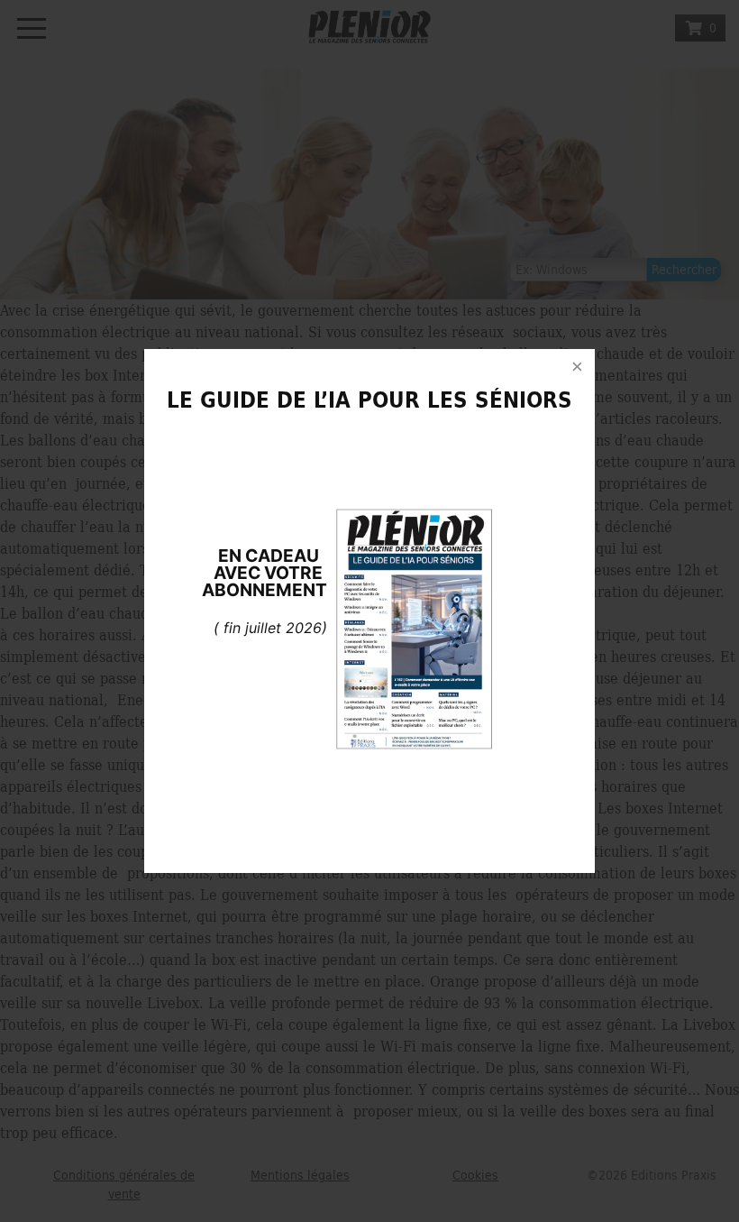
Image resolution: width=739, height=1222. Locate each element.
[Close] (577, 367)
